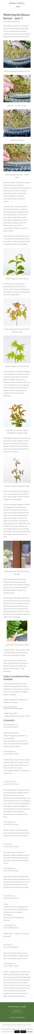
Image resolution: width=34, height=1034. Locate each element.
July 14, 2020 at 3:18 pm (10, 824)
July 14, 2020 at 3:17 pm (10, 754)
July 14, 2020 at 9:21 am (10, 784)
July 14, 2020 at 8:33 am (10, 727)
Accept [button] (17, 1031)
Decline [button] (23, 1031)
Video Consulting (9, 694)
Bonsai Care (13, 706)
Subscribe (17, 1011)
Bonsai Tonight (17, 3)
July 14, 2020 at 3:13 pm (10, 870)
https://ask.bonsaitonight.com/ (14, 996)
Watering (20, 708)
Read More (29, 1031)
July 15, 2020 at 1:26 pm (10, 966)
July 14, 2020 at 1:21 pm (10, 846)
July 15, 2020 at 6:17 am (10, 928)
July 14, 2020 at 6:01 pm (10, 898)
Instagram (12, 1017)
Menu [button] (18, 6)
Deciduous (14, 708)
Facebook (21, 1017)
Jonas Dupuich (8, 751)
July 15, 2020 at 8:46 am (10, 947)
